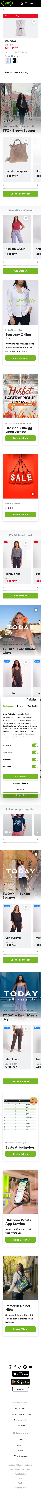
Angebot (7, 661)
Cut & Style (20, 1425)
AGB (20, 1478)
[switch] (35, 752)
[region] (20, 108)
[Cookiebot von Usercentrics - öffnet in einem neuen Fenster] (28, 699)
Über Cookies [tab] (32, 706)
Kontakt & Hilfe (20, 1420)
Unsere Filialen (20, 1409)
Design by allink (20, 1487)
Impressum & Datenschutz (20, 1469)
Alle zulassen (20, 776)
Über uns (20, 1445)
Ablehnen (20, 790)
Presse (20, 1450)
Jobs (21, 1439)
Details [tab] (20, 706)
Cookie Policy (20, 1474)
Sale (6, 542)
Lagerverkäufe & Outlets (20, 1414)
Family (20, 1483)
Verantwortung (20, 1456)
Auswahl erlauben (20, 783)
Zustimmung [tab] (8, 706)
